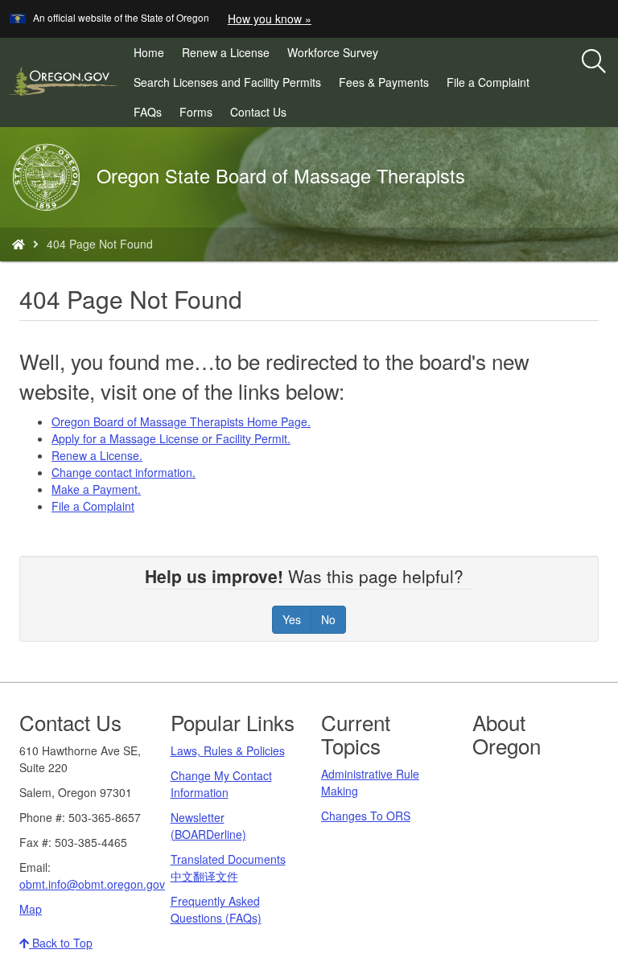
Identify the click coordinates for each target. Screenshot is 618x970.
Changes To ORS (365, 816)
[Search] (594, 62)
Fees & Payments (388, 85)
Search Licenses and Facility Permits (232, 85)
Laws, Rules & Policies (228, 750)
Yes (291, 619)
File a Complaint (492, 85)
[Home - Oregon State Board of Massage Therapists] (18, 244)
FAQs (148, 112)
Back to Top (61, 943)
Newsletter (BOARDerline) (208, 825)
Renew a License (230, 55)
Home (149, 52)
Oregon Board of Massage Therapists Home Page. (181, 421)
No (328, 619)
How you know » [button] (269, 18)
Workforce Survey (337, 55)
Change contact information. (124, 472)
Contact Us (258, 112)
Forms (195, 112)
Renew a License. (97, 455)
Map (30, 909)
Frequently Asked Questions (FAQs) (216, 909)
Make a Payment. (96, 489)
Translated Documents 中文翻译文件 (228, 867)
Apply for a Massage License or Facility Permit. (171, 438)
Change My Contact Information (221, 783)
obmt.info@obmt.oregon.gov (92, 884)
